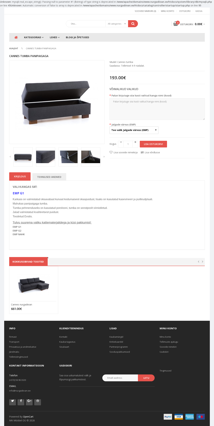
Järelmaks (14, 351)
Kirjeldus (20, 176)
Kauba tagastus (67, 341)
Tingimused (165, 370)
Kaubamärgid (116, 336)
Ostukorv (185, 11)
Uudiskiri (164, 351)
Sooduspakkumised (120, 351)
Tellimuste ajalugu (169, 341)
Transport (14, 341)
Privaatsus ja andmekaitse (22, 346)
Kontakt (63, 336)
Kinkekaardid (116, 341)
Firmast (13, 336)
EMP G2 (17, 230)
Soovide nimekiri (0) (145, 11)
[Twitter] (12, 402)
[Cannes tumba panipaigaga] (56, 102)
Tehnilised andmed (49, 176)
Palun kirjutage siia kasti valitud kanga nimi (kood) (141, 95)
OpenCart (28, 416)
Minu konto (167, 11)
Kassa (199, 11)
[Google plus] (29, 402)
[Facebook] (21, 402)
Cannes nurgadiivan (21, 304)
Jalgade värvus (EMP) (124, 124)
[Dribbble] (37, 402)
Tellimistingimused (18, 356)
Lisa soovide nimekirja (126, 152)
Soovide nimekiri (168, 346)
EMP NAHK (19, 234)
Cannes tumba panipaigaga (41, 48)
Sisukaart (64, 346)
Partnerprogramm (119, 346)
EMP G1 (17, 226)
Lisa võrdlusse (152, 152)
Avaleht (13, 48)
